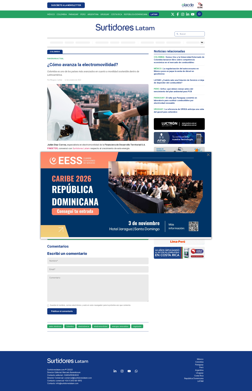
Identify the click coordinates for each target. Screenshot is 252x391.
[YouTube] (192, 14)
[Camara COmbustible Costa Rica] (179, 258)
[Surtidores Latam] (126, 29)
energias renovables (120, 326)
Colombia (70, 326)
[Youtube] (129, 371)
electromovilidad (100, 326)
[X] (172, 14)
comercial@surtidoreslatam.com (78, 378)
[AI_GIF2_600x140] (179, 143)
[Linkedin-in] (115, 371)
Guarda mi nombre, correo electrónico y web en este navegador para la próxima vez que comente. (90, 305)
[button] (66, 5)
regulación (137, 326)
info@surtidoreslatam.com (67, 383)
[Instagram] (182, 14)
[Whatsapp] (136, 371)
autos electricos (55, 326)
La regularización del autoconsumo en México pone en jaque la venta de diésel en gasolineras (176, 71)
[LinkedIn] (187, 14)
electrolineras (83, 326)
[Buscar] (177, 34)
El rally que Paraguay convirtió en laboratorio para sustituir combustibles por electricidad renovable (175, 100)
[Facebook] (177, 14)
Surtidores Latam (81, 148)
